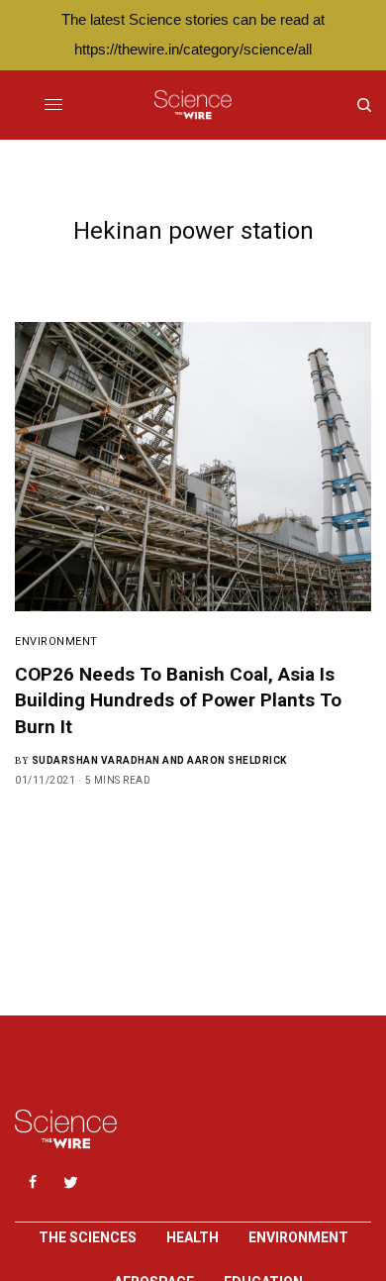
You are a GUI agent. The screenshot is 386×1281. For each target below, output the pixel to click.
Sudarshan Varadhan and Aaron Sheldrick (159, 760)
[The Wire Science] (192, 105)
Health (192, 1237)
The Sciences (88, 1237)
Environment (56, 641)
